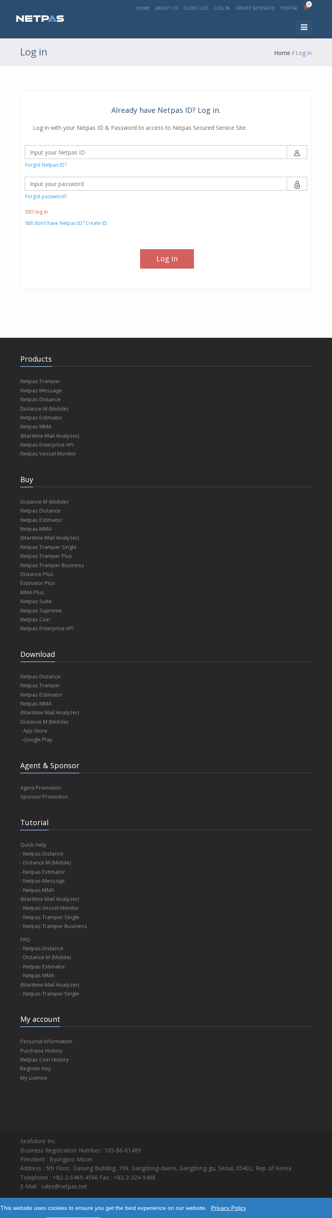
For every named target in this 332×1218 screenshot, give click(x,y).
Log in (304, 53)
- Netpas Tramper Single (49, 917)
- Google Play (36, 739)
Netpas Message (41, 390)
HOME (143, 8)
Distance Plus (36, 574)
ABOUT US (166, 8)
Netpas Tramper (40, 381)
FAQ (25, 939)
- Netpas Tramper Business (53, 926)
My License (33, 1077)
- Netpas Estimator (42, 871)
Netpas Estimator (41, 417)
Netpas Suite (36, 601)
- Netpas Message (42, 880)
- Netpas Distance (42, 853)
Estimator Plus (37, 583)
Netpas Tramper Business (52, 565)
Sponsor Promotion (44, 796)
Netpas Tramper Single (48, 547)
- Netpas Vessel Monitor (49, 907)
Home (282, 53)
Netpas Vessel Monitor (48, 453)
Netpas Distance (40, 399)
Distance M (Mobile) (44, 408)
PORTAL (290, 8)
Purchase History (41, 1050)
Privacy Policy (228, 1208)
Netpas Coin (35, 619)
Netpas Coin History (44, 1059)
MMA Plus (32, 592)
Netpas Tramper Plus (46, 555)
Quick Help (33, 844)
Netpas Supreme (41, 610)
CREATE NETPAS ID (255, 8)
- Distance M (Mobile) (45, 862)
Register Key (35, 1068)
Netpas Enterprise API (47, 444)
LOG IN (222, 8)
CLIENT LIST (196, 8)
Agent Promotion (40, 787)
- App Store (33, 730)
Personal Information (46, 1041)
